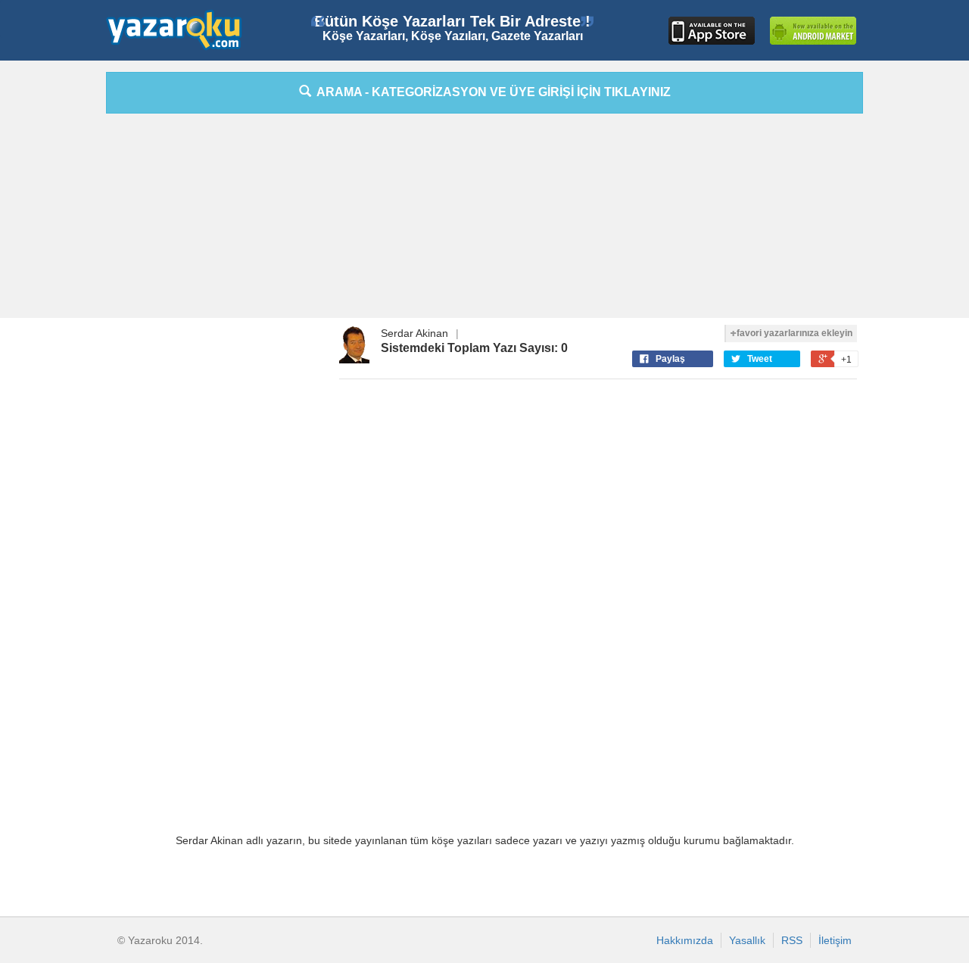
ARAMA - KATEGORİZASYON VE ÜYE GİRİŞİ (491, 92)
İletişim (835, 940)
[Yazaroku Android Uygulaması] (813, 31)
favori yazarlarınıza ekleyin (794, 333)
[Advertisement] (920, 299)
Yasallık (747, 940)
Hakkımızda (684, 940)
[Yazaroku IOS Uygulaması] (711, 31)
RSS (791, 940)
